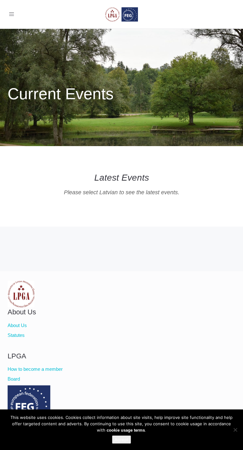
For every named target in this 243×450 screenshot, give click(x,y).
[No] (235, 430)
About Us (17, 325)
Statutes (16, 335)
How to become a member (35, 369)
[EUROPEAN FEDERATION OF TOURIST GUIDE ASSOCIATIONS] (21, 403)
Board (14, 379)
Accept (121, 439)
